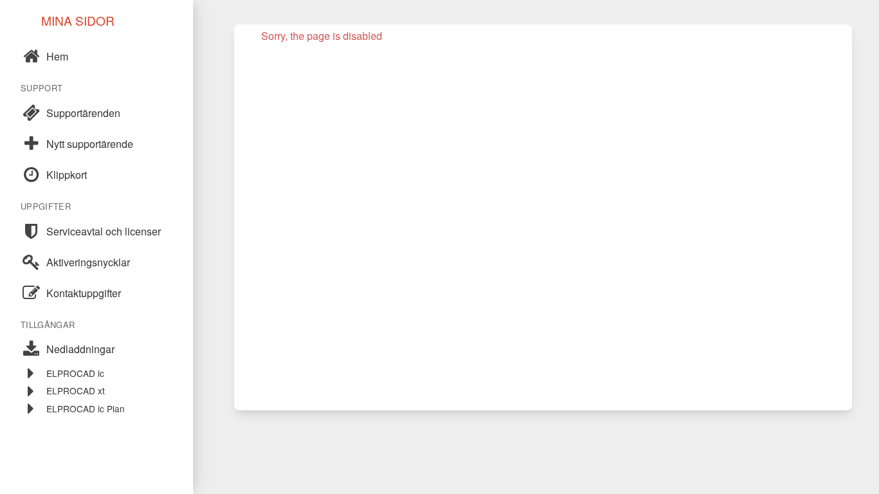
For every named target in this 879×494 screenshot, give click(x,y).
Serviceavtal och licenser (103, 231)
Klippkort (66, 174)
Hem (57, 56)
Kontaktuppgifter (83, 293)
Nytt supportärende (89, 143)
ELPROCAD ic (75, 373)
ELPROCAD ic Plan (85, 408)
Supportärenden (83, 112)
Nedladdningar (80, 349)
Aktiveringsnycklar (88, 262)
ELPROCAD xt (75, 390)
